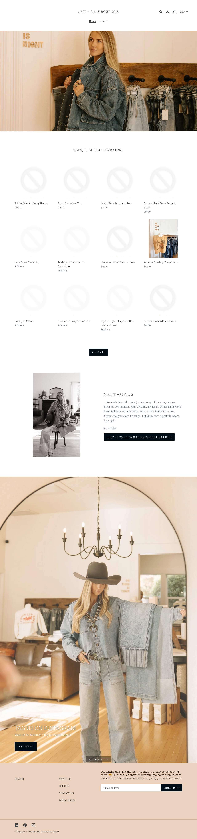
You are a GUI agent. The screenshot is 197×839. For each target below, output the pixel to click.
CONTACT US (66, 793)
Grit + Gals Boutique (98, 11)
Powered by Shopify (50, 831)
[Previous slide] (89, 759)
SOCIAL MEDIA (67, 800)
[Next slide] (107, 759)
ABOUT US (65, 778)
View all (98, 352)
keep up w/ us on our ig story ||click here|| (139, 437)
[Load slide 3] (101, 760)
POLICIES (64, 786)
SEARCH (19, 778)
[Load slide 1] (96, 760)
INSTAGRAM (26, 746)
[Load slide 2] (99, 760)
